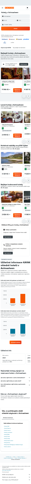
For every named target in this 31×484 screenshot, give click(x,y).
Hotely (14, 456)
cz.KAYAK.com (8, 456)
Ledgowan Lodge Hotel (8, 81)
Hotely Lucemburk (8, 432)
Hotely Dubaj (7, 438)
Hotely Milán (7, 434)
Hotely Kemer (7, 442)
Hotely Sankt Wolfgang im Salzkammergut (13, 444)
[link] (8, 237)
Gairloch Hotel (6, 165)
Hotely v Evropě (20, 456)
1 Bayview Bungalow (7, 124)
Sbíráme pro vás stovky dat (9, 477)
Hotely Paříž (6, 426)
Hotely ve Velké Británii (8, 458)
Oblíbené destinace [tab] (8, 417)
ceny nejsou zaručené (6, 470)
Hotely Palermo (7, 428)
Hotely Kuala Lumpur (8, 440)
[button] (2, 7)
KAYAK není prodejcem (8, 474)
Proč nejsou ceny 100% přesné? (10, 480)
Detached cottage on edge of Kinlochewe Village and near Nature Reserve (12, 204)
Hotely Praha (7, 436)
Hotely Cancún (7, 430)
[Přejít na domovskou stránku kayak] (9, 8)
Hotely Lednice (7, 446)
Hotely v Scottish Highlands (20, 458)
